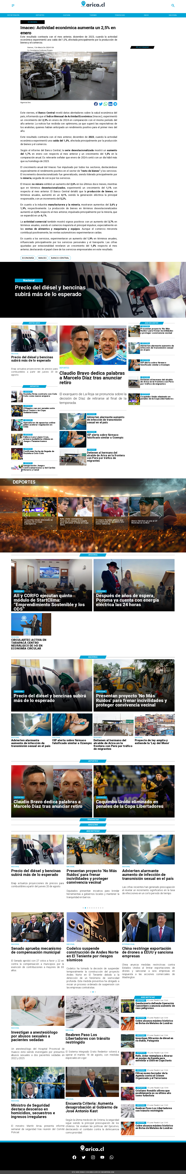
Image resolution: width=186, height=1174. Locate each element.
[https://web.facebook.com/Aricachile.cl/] (74, 1159)
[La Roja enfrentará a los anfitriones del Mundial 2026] (146, 516)
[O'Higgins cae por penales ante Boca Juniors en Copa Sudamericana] (17, 411)
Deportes (30, 499)
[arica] (134, 382)
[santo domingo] (17, 468)
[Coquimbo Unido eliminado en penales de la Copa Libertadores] (134, 399)
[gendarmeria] (127, 1006)
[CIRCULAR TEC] (31, 635)
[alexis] (75, 516)
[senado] (148, 941)
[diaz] (93, 364)
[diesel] (34, 351)
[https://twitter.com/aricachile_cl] (83, 1159)
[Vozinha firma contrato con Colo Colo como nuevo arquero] (17, 396)
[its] (134, 348)
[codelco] (37, 941)
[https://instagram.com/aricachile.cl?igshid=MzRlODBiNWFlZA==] (93, 1159)
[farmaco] (134, 365)
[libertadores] (92, 1027)
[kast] (92, 1096)
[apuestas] (17, 425)
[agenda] (127, 1076)
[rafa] (127, 1058)
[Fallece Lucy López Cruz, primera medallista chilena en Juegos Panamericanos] (17, 439)
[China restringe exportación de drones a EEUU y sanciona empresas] (93, 941)
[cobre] (127, 1023)
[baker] (127, 1041)
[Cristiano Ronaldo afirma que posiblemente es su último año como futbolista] (39, 516)
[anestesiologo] (38, 1025)
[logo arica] (93, 9)
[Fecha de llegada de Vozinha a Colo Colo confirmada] (17, 454)
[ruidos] (134, 331)
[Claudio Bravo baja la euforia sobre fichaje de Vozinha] (111, 516)
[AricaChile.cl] (13, 7)
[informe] (38, 1098)
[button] (28, 258)
